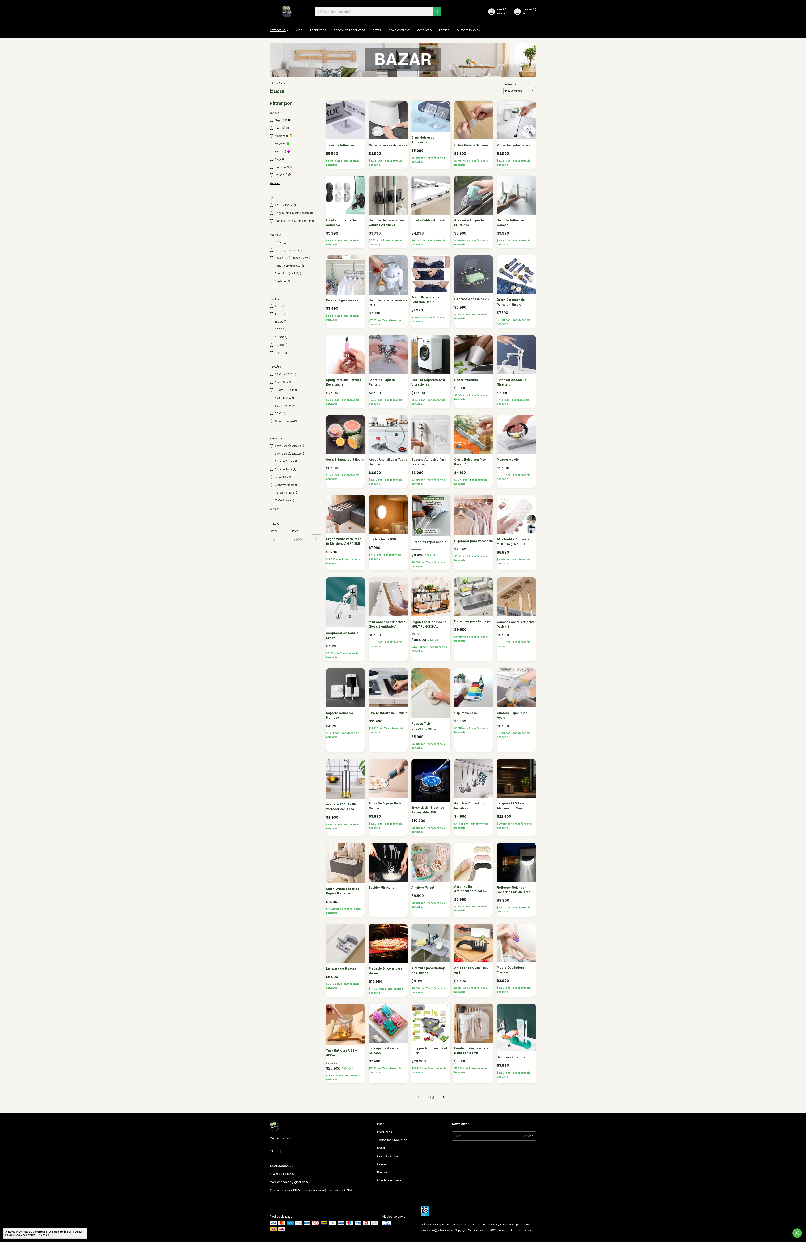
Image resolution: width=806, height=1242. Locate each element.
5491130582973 (281, 1166)
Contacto (424, 30)
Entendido (43, 1235)
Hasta (294, 531)
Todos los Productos (349, 30)
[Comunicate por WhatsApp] (797, 1233)
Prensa (444, 30)
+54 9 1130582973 (283, 1174)
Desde (273, 531)
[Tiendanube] (437, 1231)
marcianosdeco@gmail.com (289, 1182)
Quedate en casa (468, 30)
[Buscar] (437, 11)
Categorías (278, 30)
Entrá (500, 9)
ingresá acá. (490, 1224)
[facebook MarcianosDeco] (280, 1151)
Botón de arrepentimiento (515, 1224)
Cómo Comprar (399, 30)
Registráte (503, 13)
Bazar (377, 30)
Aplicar (316, 538)
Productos (318, 30)
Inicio (298, 30)
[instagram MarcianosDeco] (271, 1151)
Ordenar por (510, 84)
